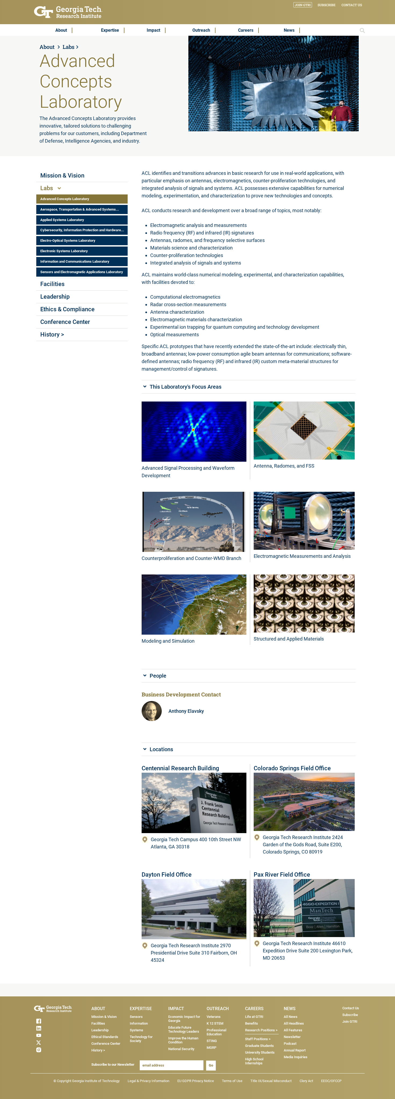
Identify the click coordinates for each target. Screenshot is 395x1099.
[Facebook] (49, 1021)
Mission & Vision (62, 175)
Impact (153, 30)
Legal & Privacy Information (148, 1081)
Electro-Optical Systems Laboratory (67, 240)
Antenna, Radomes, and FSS (284, 466)
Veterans (214, 1017)
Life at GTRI (254, 1017)
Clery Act (306, 1081)
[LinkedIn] (49, 1028)
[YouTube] (49, 1035)
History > (52, 334)
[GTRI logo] (68, 12)
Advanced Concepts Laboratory (64, 199)
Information (139, 1023)
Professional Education (216, 1032)
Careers (245, 30)
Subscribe (327, 5)
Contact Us (352, 5)
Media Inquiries (295, 1057)
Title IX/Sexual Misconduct (271, 1081)
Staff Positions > (258, 1039)
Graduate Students (259, 1046)
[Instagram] (49, 1049)
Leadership (55, 296)
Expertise (110, 30)
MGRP (211, 1048)
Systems (136, 1030)
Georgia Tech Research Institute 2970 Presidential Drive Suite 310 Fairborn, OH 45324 (194, 953)
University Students (260, 1052)
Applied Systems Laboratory (62, 220)
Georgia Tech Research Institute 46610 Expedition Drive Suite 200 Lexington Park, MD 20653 (308, 951)
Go (211, 1065)
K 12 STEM (215, 1023)
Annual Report (295, 1050)
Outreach (201, 30)
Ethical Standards (104, 1037)
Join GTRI (303, 5)
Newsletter (292, 1037)
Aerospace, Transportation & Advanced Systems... (79, 209)
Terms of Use (232, 1081)
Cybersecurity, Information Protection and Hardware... (82, 230)
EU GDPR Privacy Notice (195, 1081)
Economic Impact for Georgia (184, 1019)
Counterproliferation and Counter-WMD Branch (191, 558)
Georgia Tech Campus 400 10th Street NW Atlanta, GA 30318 (196, 843)
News (289, 30)
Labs (68, 46)
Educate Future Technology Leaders (183, 1029)
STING (212, 1041)
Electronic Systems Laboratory (64, 251)
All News (290, 1017)
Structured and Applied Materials (289, 639)
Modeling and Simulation (168, 641)
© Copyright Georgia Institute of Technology (86, 1081)
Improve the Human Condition (183, 1040)
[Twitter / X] (49, 1042)
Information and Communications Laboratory (74, 261)
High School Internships (254, 1061)
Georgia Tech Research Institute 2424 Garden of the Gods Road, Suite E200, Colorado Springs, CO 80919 (303, 844)
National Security (181, 1049)
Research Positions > (261, 1030)
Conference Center (65, 322)
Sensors (136, 1017)
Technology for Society (141, 1039)
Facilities (52, 284)
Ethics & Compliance (67, 309)
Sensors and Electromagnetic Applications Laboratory (81, 272)
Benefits (251, 1023)
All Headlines (294, 1023)
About (61, 30)
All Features (293, 1030)
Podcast (290, 1044)
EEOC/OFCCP (331, 1081)
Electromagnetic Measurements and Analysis (302, 556)
